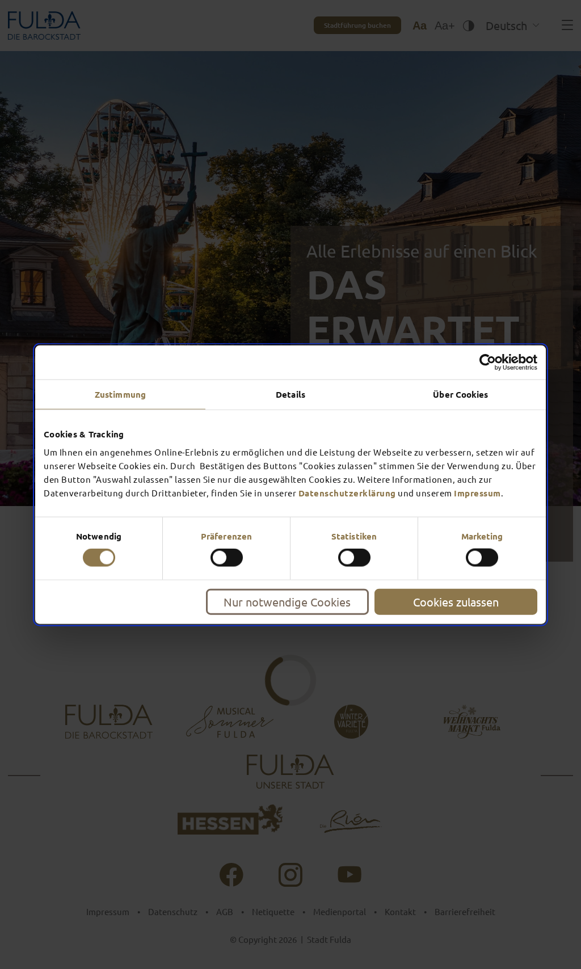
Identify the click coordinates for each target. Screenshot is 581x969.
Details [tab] (290, 394)
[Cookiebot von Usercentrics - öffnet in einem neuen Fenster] (487, 362)
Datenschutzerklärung (347, 492)
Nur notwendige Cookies (287, 601)
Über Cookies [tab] (460, 394)
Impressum (477, 492)
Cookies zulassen (456, 601)
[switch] (226, 558)
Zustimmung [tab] (120, 394)
